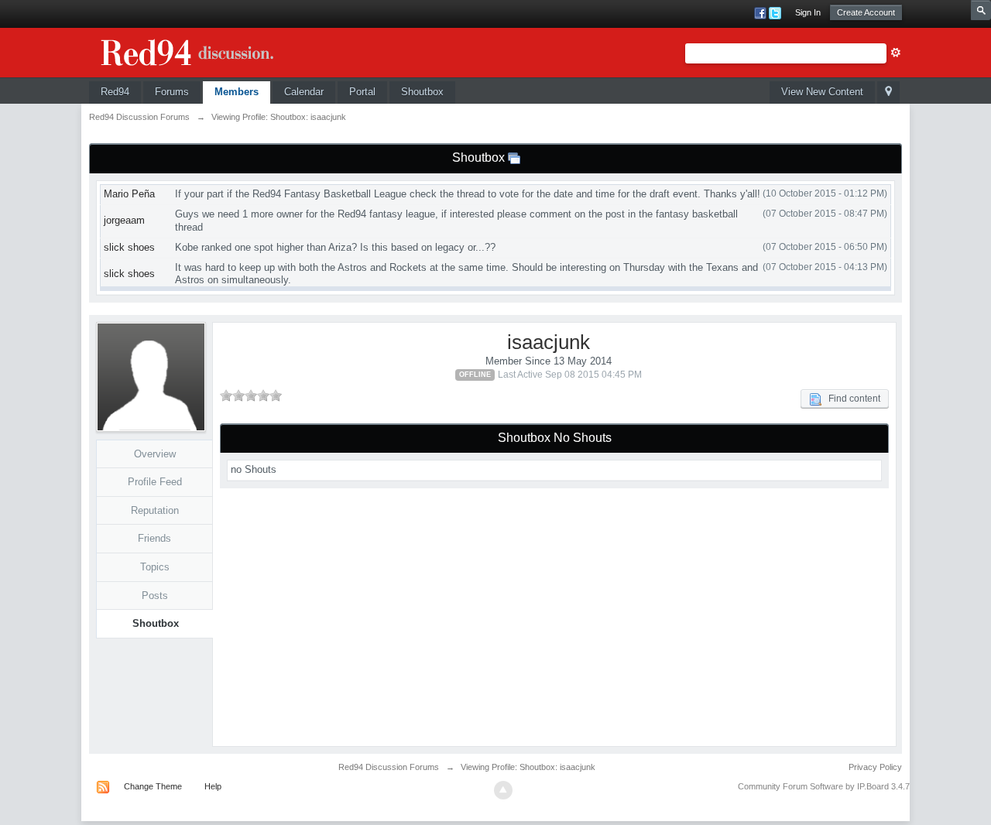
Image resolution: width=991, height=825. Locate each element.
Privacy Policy (875, 767)
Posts (155, 595)
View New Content (822, 92)
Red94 (115, 92)
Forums (172, 92)
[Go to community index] (205, 50)
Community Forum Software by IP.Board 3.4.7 (824, 786)
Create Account (866, 12)
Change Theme (153, 786)
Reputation (155, 510)
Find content (850, 398)
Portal (362, 92)
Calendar (304, 92)
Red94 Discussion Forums (388, 767)
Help (212, 786)
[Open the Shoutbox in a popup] (514, 157)
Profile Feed (155, 482)
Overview (155, 454)
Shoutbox (422, 92)
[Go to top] (503, 790)
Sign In (808, 12)
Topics (155, 567)
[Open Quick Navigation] (888, 92)
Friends (154, 538)
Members (236, 92)
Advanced (896, 52)
